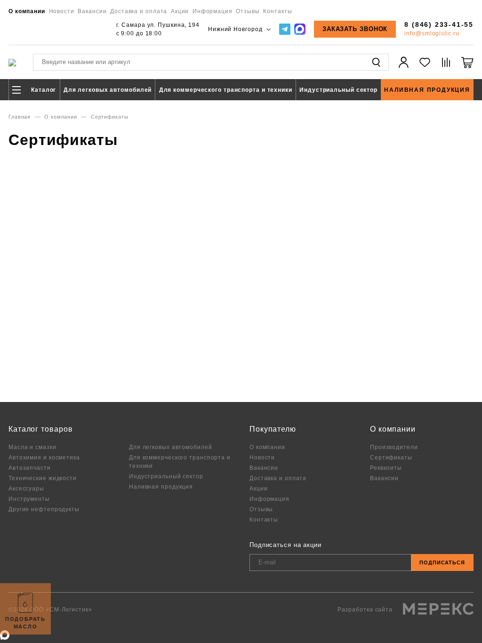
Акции (180, 11)
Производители (394, 447)
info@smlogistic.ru (431, 33)
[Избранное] (424, 68)
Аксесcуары (26, 488)
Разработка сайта (365, 609)
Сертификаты (391, 457)
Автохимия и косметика (44, 457)
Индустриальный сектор (338, 90)
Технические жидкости (42, 478)
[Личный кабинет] (403, 68)
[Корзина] (467, 68)
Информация (213, 11)
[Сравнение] (446, 68)
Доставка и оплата (138, 11)
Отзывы (247, 11)
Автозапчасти (29, 468)
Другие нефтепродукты (44, 509)
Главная (19, 117)
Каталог (42, 90)
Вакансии (92, 11)
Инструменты (29, 499)
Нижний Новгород (236, 29)
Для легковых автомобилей (108, 90)
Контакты (277, 11)
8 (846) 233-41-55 (439, 24)
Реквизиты (386, 468)
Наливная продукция (427, 90)
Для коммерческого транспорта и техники (225, 90)
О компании (26, 11)
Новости (61, 11)
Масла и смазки (32, 447)
